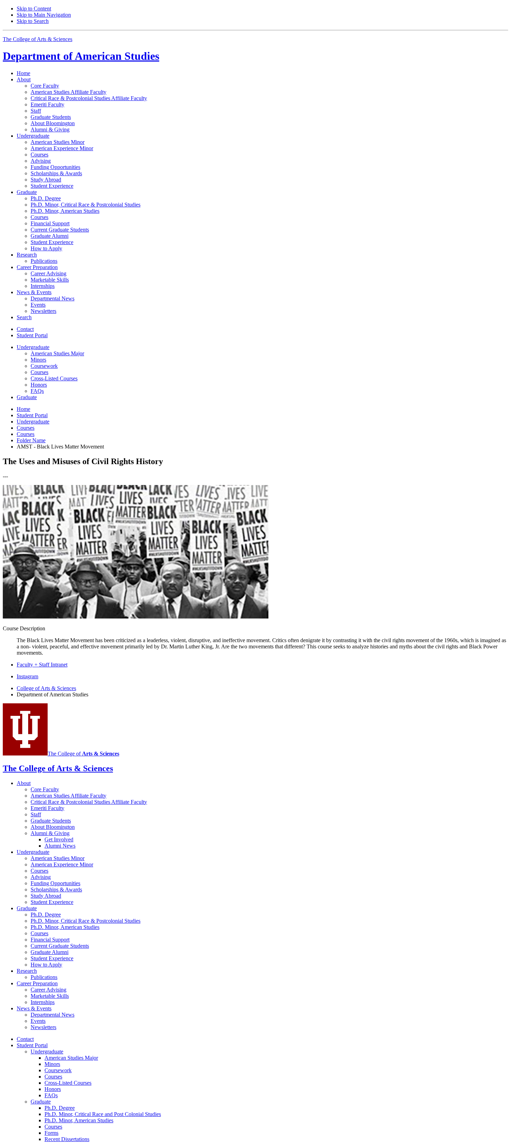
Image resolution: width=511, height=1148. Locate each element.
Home (23, 73)
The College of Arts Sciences (37, 39)
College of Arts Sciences (46, 688)
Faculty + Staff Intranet (42, 665)
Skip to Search (33, 21)
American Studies (81, 56)
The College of (83, 754)
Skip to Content (34, 8)
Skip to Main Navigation (44, 15)
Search (24, 317)
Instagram (27, 676)
